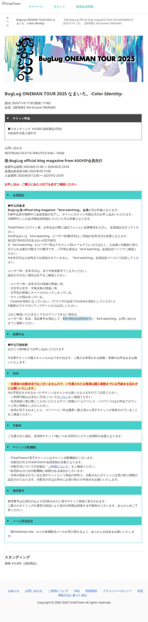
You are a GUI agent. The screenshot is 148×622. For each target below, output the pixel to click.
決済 (14, 373)
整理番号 (17, 491)
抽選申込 (17, 334)
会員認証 (17, 195)
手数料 (15, 425)
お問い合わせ (33, 591)
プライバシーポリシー (117, 591)
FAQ (77, 591)
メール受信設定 (21, 521)
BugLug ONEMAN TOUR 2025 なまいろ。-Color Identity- (35, 21)
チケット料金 (20, 118)
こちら (64, 397)
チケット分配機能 (23, 447)
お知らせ (13, 591)
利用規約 (91, 591)
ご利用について (58, 466)
